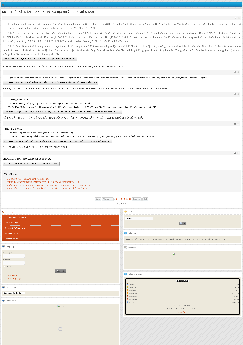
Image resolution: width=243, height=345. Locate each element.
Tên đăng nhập (8, 253)
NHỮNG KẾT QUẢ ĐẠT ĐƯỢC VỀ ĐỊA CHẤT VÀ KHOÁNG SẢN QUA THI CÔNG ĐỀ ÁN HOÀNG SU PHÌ (48, 186)
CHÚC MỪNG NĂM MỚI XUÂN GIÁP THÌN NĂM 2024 (28, 179)
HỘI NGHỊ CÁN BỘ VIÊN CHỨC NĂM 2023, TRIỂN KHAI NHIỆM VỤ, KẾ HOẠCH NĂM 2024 (43, 182)
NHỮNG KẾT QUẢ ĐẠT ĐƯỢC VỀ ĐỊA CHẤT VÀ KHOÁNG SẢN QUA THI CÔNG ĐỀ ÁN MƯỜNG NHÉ (48, 189)
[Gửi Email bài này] (239, 18)
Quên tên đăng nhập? (13, 279)
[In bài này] (236, 18)
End (145, 199)
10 (130, 199)
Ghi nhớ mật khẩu (12, 267)
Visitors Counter (182, 313)
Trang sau (136, 199)
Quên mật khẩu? (11, 276)
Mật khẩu (6, 260)
